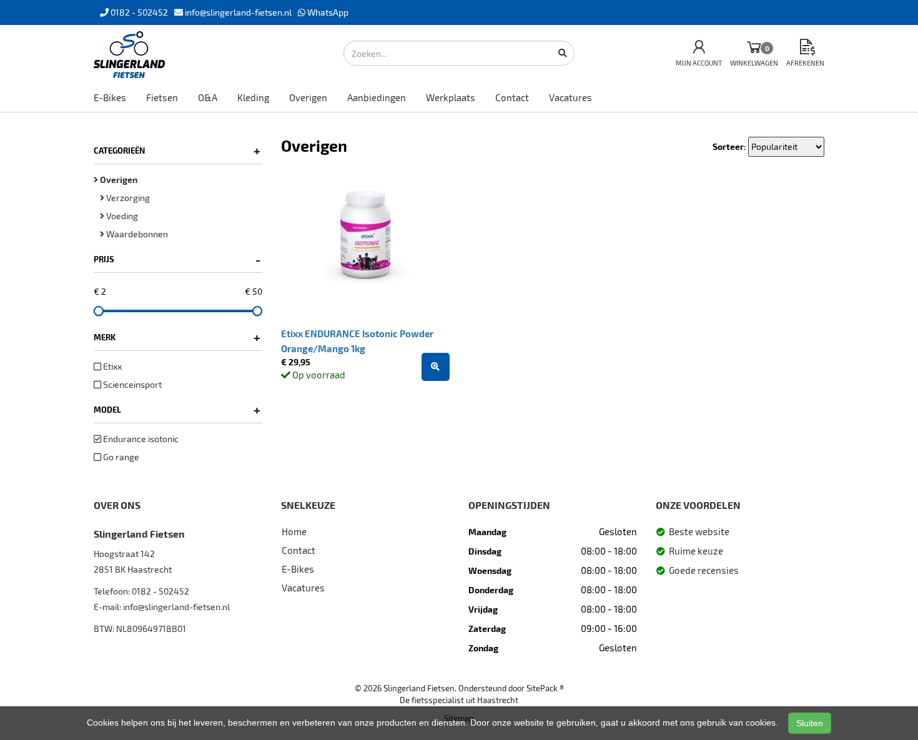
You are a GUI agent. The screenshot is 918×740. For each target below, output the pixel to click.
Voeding (121, 215)
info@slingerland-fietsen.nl (176, 606)
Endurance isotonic (140, 438)
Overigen (308, 97)
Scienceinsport (131, 384)
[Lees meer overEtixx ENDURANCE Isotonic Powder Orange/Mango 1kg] (436, 367)
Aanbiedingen (376, 97)
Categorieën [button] (177, 150)
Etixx (111, 366)
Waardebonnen (136, 234)
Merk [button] (177, 337)
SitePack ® (545, 688)
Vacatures (570, 97)
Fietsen (162, 97)
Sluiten (809, 723)
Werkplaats (450, 97)
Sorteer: (729, 146)
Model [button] (177, 409)
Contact (512, 97)
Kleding (253, 97)
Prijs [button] (177, 259)
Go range (120, 456)
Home (294, 531)
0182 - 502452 (160, 591)
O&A (207, 97)
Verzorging (127, 197)
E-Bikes (110, 97)
